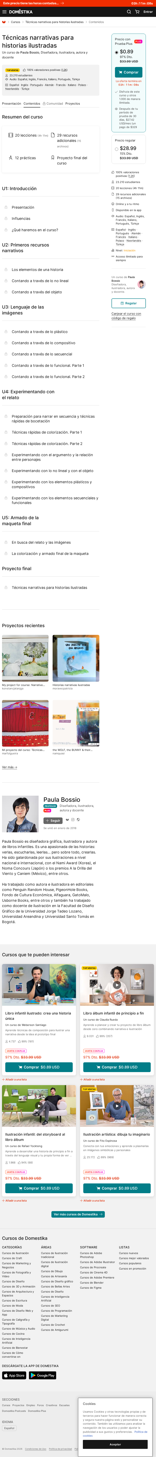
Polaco (82, 85)
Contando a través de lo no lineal (40, 281)
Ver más (8, 767)
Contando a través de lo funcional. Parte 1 (48, 365)
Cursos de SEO (50, 1305)
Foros (40, 1405)
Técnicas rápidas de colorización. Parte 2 (47, 443)
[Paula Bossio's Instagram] (72, 819)
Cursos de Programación (56, 1310)
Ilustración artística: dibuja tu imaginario (116, 1134)
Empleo (30, 1405)
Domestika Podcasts (14, 1410)
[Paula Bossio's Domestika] (67, 819)
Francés (61, 85)
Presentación (11, 103)
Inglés (24, 85)
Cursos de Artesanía (54, 1276)
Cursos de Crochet (53, 1324)
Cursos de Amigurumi (54, 1329)
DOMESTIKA (20, 12)
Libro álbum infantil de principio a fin (113, 1013)
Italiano (72, 85)
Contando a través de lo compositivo (43, 343)
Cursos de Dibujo (52, 1271)
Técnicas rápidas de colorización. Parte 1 (47, 432)
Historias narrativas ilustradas (71, 685)
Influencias (21, 218)
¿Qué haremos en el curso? (35, 230)
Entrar (148, 12)
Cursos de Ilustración (15, 1253)
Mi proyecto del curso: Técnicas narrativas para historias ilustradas (23, 751)
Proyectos (72, 103)
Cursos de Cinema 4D (93, 1272)
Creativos (51, 1405)
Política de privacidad (60, 1448)
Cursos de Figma (90, 1287)
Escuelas (64, 1405)
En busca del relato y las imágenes (41, 542)
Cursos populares (130, 1263)
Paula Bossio (29, 52)
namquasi (59, 753)
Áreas (46, 1247)
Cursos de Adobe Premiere (97, 1277)
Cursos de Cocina (13, 1333)
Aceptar (115, 1444)
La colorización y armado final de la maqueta (50, 553)
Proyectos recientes (23, 625)
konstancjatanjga (12, 688)
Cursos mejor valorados (134, 1258)
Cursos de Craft (12, 1258)
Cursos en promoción (132, 1268)
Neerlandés (12, 88)
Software (88, 1247)
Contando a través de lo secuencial (42, 354)
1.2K (64, 69)
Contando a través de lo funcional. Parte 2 (48, 377)
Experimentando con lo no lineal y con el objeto (52, 471)
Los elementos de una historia (37, 269)
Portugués (36, 85)
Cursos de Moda (12, 1305)
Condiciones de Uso (35, 1448)
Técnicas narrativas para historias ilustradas (54, 22)
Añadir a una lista (16, 1079)
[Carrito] (137, 12)
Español (14, 85)
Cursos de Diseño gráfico (57, 1281)
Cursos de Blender (92, 1282)
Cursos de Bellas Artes (55, 1286)
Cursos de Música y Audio (18, 1328)
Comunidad (54, 103)
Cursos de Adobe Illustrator (97, 1262)
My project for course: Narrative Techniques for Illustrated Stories (23, 686)
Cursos (15, 22)
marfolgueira (10, 753)
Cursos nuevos (128, 1253)
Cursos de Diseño (13, 1281)
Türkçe (25, 88)
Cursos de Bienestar (15, 1347)
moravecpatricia (63, 688)
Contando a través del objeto (37, 292)
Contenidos (32, 103)
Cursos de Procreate (93, 1267)
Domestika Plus (37, 1410)
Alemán (49, 85)
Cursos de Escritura (14, 1300)
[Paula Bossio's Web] (78, 819)
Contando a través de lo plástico (40, 332)
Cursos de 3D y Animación (18, 1286)
